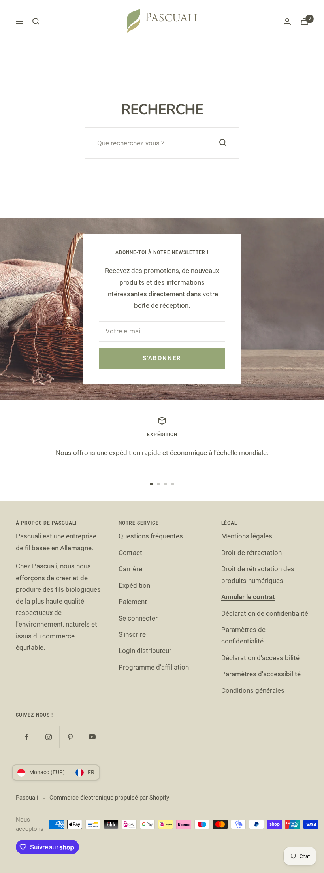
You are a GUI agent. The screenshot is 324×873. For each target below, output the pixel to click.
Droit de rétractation (251, 553)
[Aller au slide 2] (158, 484)
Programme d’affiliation (154, 667)
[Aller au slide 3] (165, 484)
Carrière (130, 569)
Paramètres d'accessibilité (261, 674)
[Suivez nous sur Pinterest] (70, 737)
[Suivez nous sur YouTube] (92, 737)
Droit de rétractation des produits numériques (257, 574)
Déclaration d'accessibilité (260, 658)
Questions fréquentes (151, 536)
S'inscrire (132, 634)
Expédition (134, 585)
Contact (130, 553)
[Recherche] (36, 21)
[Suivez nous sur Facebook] (27, 737)
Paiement (133, 602)
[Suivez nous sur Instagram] (48, 737)
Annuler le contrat (248, 597)
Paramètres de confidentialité (243, 635)
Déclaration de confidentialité (264, 613)
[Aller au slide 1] (151, 484)
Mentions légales (246, 536)
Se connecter (138, 618)
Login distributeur (145, 651)
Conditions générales (252, 690)
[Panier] (304, 21)
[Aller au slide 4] (172, 484)
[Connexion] (287, 21)
